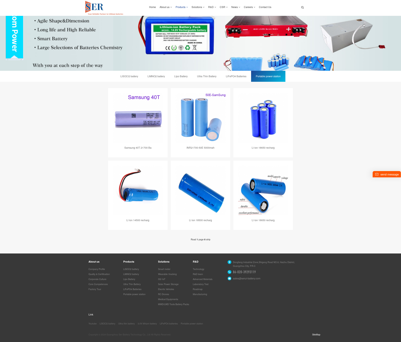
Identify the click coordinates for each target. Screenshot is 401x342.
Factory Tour (95, 289)
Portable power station (268, 76)
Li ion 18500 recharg (200, 220)
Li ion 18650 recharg (263, 147)
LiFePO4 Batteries (236, 76)
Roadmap (198, 289)
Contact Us (265, 7)
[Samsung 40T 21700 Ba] (138, 118)
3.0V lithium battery (147, 323)
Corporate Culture (97, 279)
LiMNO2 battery (156, 76)
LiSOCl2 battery (129, 76)
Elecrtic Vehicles (166, 289)
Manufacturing (200, 294)
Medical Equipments (168, 299)
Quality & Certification (99, 274)
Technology (198, 269)
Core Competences (98, 284)
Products (180, 7)
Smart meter (164, 269)
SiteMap (316, 334)
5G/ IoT (161, 279)
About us (164, 7)
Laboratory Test (200, 284)
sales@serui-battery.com (246, 278)
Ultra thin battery (126, 323)
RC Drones (163, 294)
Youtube (93, 323)
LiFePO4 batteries (169, 323)
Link (91, 314)
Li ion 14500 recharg (137, 220)
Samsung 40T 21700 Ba (137, 147)
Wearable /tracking (167, 274)
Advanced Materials (202, 279)
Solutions (197, 7)
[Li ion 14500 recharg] (138, 190)
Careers (248, 7)
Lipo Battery (181, 76)
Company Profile (97, 269)
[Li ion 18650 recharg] (263, 118)
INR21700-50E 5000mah (200, 147)
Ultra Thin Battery (206, 76)
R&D (211, 7)
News (234, 7)
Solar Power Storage (168, 284)
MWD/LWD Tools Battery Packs (173, 304)
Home (152, 7)
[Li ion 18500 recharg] (200, 190)
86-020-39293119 (244, 272)
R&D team (198, 274)
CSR (222, 7)
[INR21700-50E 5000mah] (200, 118)
